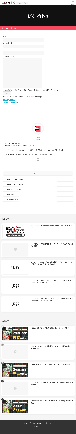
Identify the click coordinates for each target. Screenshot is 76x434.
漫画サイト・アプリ (14, 189)
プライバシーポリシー (36, 423)
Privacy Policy (9, 99)
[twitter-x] (38, 159)
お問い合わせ (49, 423)
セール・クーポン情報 (15, 179)
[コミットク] (8, 3)
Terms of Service (10, 102)
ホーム (25, 423)
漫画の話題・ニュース (15, 184)
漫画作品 (10, 194)
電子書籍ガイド (13, 199)
